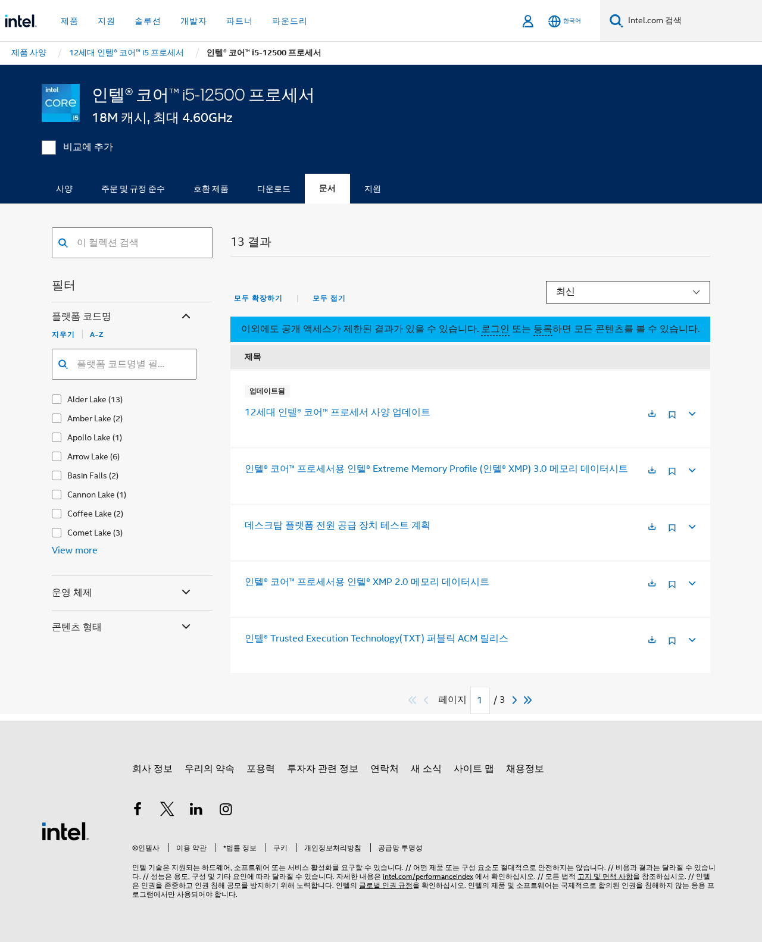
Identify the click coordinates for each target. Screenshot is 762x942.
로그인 (495, 329)
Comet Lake (89, 532)
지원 (372, 188)
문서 (327, 188)
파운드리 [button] (290, 20)
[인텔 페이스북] (137, 811)
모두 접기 (329, 298)
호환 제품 (211, 188)
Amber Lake (89, 418)
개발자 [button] (193, 20)
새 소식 (426, 769)
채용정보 (525, 769)
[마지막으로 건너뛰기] (528, 700)
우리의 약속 (210, 769)
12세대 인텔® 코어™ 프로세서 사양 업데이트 (337, 412)
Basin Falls (87, 475)
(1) (117, 437)
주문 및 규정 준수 (133, 188)
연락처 (384, 769)
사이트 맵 (474, 769)
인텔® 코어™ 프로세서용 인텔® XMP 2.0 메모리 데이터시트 (367, 582)
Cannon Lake (91, 494)
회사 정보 (152, 769)
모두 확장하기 (258, 298)
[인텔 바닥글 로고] (65, 831)
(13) (115, 399)
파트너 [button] (239, 20)
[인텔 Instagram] (226, 811)
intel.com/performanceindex (428, 876)
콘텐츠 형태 (77, 627)
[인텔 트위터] (167, 811)
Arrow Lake (87, 456)
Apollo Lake (89, 437)
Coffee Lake (89, 513)
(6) (115, 456)
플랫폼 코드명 (81, 317)
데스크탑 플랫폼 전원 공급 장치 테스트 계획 (337, 525)
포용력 (260, 769)
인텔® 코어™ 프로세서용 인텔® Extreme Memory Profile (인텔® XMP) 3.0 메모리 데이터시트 (436, 469)
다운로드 (274, 188)
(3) (118, 532)
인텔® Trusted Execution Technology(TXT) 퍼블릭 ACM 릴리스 (376, 638)
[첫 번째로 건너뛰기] (412, 700)
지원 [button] (106, 20)
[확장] (691, 412)
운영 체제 (72, 593)
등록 (542, 329)
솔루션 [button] (148, 20)
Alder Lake (87, 399)
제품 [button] (70, 20)
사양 (64, 188)
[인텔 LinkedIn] (196, 811)
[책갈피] (672, 419)
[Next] (516, 700)
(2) (118, 418)
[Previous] (427, 700)
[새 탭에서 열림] (652, 414)
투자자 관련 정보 (322, 769)
